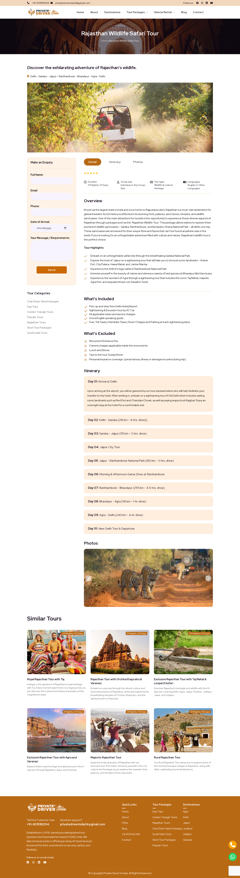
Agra (185, 811)
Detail (92, 162)
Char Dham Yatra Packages (43, 301)
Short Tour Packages (39, 327)
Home (80, 12)
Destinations (112, 12)
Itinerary (115, 162)
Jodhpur (187, 828)
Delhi (186, 817)
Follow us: (188, 2)
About (94, 12)
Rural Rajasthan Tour (167, 757)
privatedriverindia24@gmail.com (82, 824)
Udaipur (187, 834)
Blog (184, 12)
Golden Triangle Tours (40, 312)
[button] (88, 578)
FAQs (125, 823)
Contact (198, 12)
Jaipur (186, 823)
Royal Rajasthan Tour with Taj (45, 679)
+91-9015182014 (37, 824)
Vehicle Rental (163, 12)
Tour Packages (136, 12)
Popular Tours (35, 317)
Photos (138, 162)
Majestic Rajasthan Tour (106, 757)
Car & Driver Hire (131, 834)
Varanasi (187, 840)
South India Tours (37, 333)
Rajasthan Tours (36, 322)
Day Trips (32, 306)
